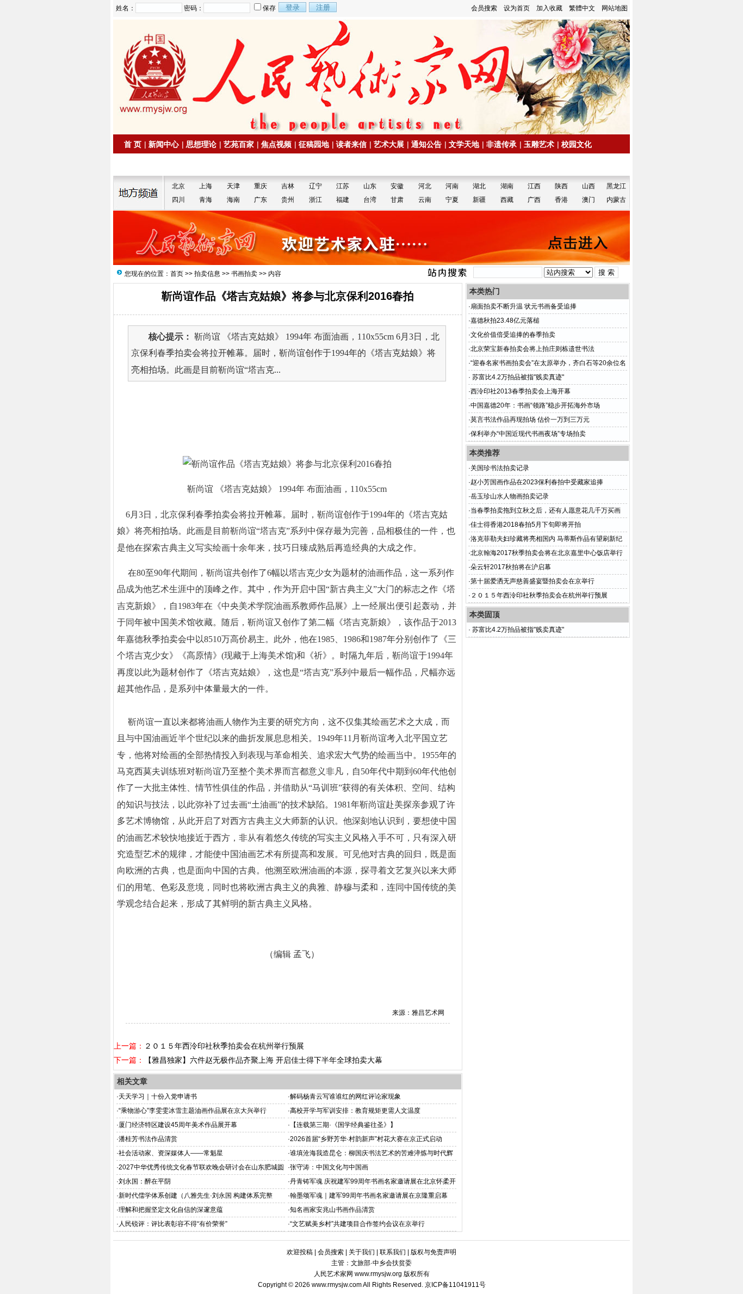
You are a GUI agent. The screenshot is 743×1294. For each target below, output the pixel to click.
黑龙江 (616, 186)
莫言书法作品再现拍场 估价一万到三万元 (530, 419)
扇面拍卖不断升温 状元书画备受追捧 (523, 306)
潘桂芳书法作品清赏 (148, 1139)
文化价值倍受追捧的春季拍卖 (512, 334)
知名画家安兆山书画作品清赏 (332, 1209)
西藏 (506, 200)
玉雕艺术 (539, 144)
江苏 (342, 186)
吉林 (287, 186)
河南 (452, 186)
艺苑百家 (239, 144)
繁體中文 (582, 8)
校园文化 (576, 144)
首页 (176, 274)
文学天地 (464, 144)
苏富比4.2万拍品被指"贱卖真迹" (517, 377)
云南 (424, 200)
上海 (205, 186)
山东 (369, 186)
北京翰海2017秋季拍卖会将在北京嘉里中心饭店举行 (546, 553)
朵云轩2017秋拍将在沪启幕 (510, 567)
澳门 (588, 200)
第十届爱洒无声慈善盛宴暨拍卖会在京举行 (532, 581)
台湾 (369, 200)
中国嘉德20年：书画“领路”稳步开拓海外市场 (535, 405)
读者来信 (351, 144)
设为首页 (517, 8)
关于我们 (362, 1252)
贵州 (287, 200)
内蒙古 (616, 200)
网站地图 (615, 8)
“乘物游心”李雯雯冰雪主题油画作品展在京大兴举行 (193, 1110)
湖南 (506, 186)
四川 (178, 200)
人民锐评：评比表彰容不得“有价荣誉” (173, 1224)
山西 (588, 186)
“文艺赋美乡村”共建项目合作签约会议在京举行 (357, 1224)
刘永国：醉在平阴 (145, 1181)
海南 (233, 200)
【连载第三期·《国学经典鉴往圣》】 (343, 1125)
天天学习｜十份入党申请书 (158, 1096)
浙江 (315, 200)
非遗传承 (501, 144)
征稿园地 (314, 144)
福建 (342, 200)
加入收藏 (549, 8)
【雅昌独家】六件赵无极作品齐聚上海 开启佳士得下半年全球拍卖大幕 (263, 1060)
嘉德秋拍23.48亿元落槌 (508, 320)
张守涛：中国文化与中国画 (329, 1167)
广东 (260, 200)
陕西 (561, 186)
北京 (178, 186)
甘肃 (397, 200)
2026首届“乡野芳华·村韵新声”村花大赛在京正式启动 (366, 1139)
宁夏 (452, 200)
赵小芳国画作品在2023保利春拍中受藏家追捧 (536, 482)
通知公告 (426, 144)
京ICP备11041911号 (455, 1285)
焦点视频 (276, 144)
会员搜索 (484, 8)
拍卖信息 (143, 165)
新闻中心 (163, 144)
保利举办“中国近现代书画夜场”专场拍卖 (528, 434)
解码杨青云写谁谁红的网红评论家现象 (345, 1096)
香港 (561, 200)
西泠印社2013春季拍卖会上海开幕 (520, 391)
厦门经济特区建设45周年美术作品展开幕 (178, 1125)
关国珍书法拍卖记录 (499, 468)
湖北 (479, 186)
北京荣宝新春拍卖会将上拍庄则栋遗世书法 (532, 349)
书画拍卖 (244, 274)
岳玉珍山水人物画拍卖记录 (509, 496)
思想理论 (201, 144)
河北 (424, 186)
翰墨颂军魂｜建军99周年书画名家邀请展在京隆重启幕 (369, 1195)
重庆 (260, 186)
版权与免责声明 (433, 1252)
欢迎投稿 (300, 1252)
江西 (534, 186)
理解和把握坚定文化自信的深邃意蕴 (171, 1209)
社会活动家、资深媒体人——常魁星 (171, 1153)
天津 (233, 186)
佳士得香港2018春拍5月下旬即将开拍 (525, 524)
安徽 (397, 186)
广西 (534, 200)
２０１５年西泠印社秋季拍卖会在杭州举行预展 (224, 1046)
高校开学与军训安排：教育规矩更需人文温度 (355, 1110)
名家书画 (181, 165)
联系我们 (393, 1252)
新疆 (479, 200)
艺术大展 (389, 144)
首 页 (132, 144)
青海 (205, 200)
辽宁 (315, 186)
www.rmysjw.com (337, 1285)
